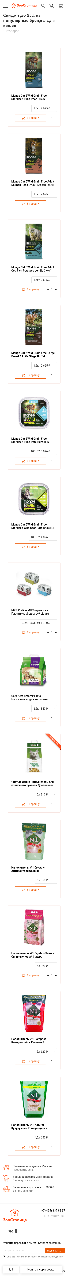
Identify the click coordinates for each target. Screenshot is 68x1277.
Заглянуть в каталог (26, 1180)
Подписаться (54, 1250)
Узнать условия (23, 1191)
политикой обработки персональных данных (40, 1257)
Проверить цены (23, 1169)
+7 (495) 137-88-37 (47, 9)
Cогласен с (34, 1257)
